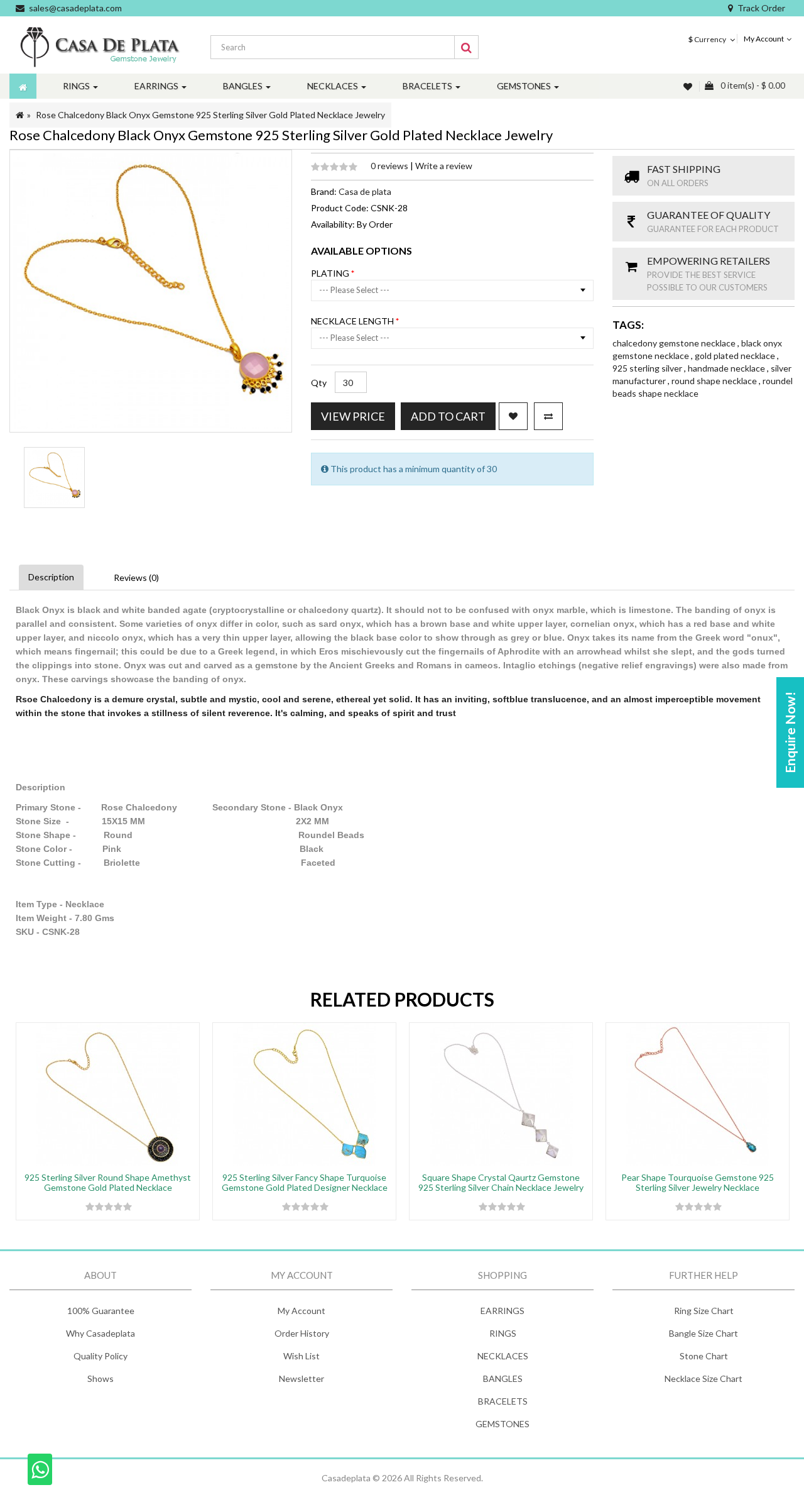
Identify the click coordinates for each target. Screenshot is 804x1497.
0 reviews (390, 165)
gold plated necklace (736, 355)
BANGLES (503, 1378)
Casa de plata (365, 191)
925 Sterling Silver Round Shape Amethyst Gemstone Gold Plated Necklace (107, 1182)
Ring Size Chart (704, 1310)
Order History (301, 1333)
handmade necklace (727, 368)
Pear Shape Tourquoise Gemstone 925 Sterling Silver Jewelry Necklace (697, 1182)
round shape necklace (715, 380)
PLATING (331, 273)
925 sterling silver (648, 368)
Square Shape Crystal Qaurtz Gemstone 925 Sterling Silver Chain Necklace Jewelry (501, 1182)
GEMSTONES (502, 1423)
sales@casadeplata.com (75, 8)
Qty (319, 382)
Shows (100, 1378)
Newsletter (301, 1378)
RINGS (502, 1333)
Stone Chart (704, 1356)
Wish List (301, 1356)
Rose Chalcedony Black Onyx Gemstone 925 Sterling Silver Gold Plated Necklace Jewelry (210, 114)
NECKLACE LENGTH (353, 321)
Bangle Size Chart (703, 1333)
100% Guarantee (100, 1310)
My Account (301, 1310)
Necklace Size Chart (703, 1378)
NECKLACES (502, 1356)
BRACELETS (503, 1401)
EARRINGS (502, 1310)
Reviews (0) (136, 577)
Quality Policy (100, 1356)
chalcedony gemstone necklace (674, 343)
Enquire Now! (790, 732)
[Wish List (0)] (689, 86)
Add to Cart (448, 416)
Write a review (443, 165)
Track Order (761, 8)
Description (51, 577)
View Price (353, 416)
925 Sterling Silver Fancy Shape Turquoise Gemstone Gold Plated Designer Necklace (305, 1182)
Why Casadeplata (100, 1333)
